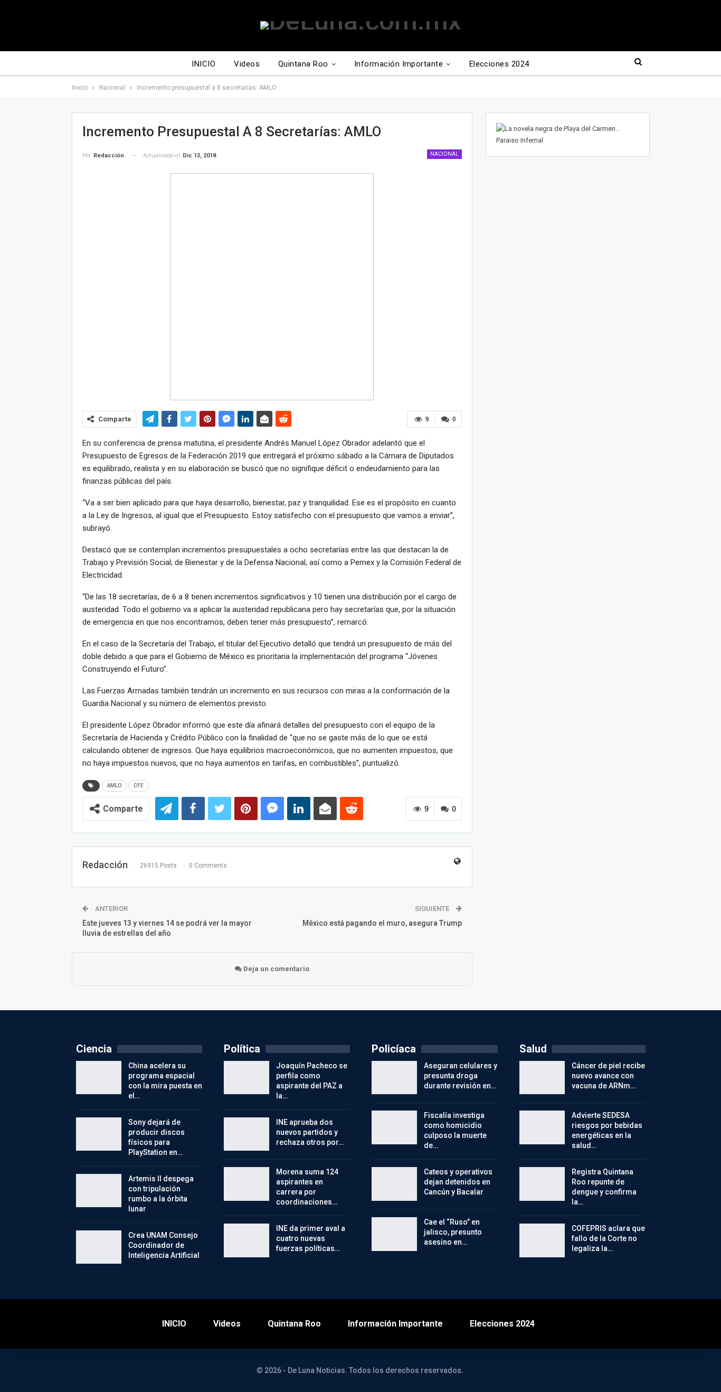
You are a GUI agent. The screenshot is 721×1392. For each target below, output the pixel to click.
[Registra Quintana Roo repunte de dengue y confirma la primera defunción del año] (542, 1184)
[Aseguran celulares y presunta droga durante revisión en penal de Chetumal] (394, 1078)
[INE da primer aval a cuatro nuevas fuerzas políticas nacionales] (246, 1240)
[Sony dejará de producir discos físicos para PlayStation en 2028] (98, 1134)
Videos (247, 64)
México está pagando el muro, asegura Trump (382, 923)
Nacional (444, 154)
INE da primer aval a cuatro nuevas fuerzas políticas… (310, 1238)
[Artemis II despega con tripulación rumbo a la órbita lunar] (98, 1191)
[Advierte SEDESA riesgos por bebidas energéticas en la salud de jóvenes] (542, 1127)
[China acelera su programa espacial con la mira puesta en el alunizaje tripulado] (98, 1078)
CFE (139, 785)
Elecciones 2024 (499, 64)
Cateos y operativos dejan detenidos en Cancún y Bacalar (458, 1182)
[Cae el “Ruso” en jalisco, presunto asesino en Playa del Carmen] (394, 1234)
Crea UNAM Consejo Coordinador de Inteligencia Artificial (164, 1245)
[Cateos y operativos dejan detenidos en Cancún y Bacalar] (394, 1184)
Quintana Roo (303, 64)
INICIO (203, 64)
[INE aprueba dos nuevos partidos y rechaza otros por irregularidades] (246, 1134)
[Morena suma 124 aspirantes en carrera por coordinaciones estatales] (246, 1184)
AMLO (114, 785)
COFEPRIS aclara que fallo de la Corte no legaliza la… (608, 1238)
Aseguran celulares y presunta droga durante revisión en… (460, 1075)
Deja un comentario (275, 969)
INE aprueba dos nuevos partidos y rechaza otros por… (310, 1132)
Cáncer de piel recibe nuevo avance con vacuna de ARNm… (608, 1075)
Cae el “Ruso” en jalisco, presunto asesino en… (453, 1232)
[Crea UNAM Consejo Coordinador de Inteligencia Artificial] (98, 1247)
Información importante (398, 64)
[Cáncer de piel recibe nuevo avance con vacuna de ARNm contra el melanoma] (542, 1078)
